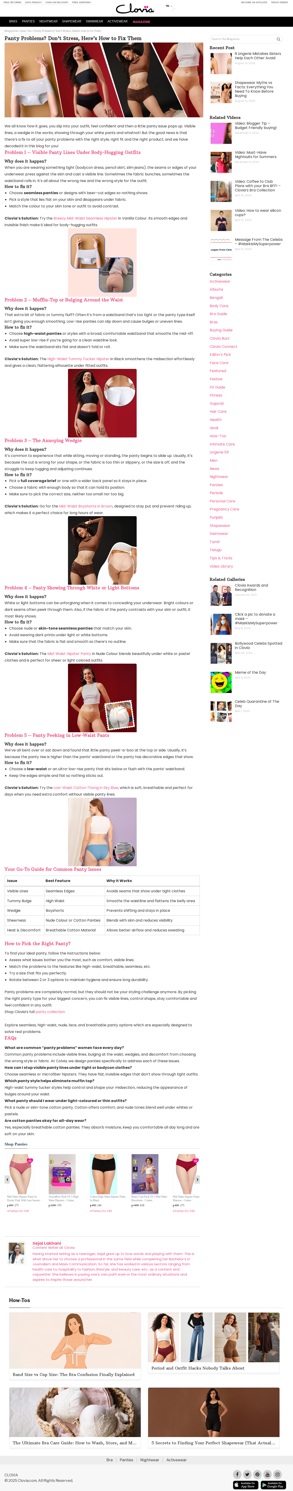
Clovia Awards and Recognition (251, 587)
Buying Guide (221, 330)
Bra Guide (218, 313)
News (214, 468)
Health (216, 419)
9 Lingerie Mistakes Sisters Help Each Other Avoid (258, 56)
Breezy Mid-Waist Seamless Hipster (85, 218)
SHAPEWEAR (71, 21)
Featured (218, 370)
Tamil (215, 541)
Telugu (216, 549)
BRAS (13, 21)
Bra (109, 1460)
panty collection (50, 1011)
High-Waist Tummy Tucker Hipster (78, 359)
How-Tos (26, 31)
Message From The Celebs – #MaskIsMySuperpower (259, 242)
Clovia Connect (223, 346)
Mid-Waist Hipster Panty (69, 653)
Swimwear (219, 533)
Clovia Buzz (220, 338)
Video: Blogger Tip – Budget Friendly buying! (256, 125)
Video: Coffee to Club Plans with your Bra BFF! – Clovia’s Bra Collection (258, 186)
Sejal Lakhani (47, 1243)
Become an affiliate (254, 2)
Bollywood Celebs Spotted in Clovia (258, 645)
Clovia (69, 1247)
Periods (216, 493)
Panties (216, 485)
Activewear (220, 281)
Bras (214, 322)
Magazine (11, 31)
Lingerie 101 (219, 452)
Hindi (214, 428)
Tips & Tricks (221, 558)
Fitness (216, 395)
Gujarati (217, 403)
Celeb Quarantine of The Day (257, 703)
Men (213, 460)
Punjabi (216, 517)
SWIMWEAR (94, 21)
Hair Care (218, 411)
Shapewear (220, 525)
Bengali (216, 297)
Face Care (219, 362)
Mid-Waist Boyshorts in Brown (86, 506)
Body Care (219, 305)
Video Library (221, 566)
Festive (216, 379)
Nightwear (219, 476)
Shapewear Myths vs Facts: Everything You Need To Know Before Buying (254, 89)
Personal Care (222, 501)
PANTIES (28, 21)
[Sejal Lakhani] (16, 1263)
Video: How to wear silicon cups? (258, 212)
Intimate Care (222, 444)
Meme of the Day (250, 672)
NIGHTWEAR (48, 21)
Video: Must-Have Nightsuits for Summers (256, 154)
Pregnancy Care (224, 509)
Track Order (279, 2)
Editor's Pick (220, 354)
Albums (216, 289)
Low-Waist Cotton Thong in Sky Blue (86, 787)
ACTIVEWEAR (118, 21)
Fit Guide (217, 387)
